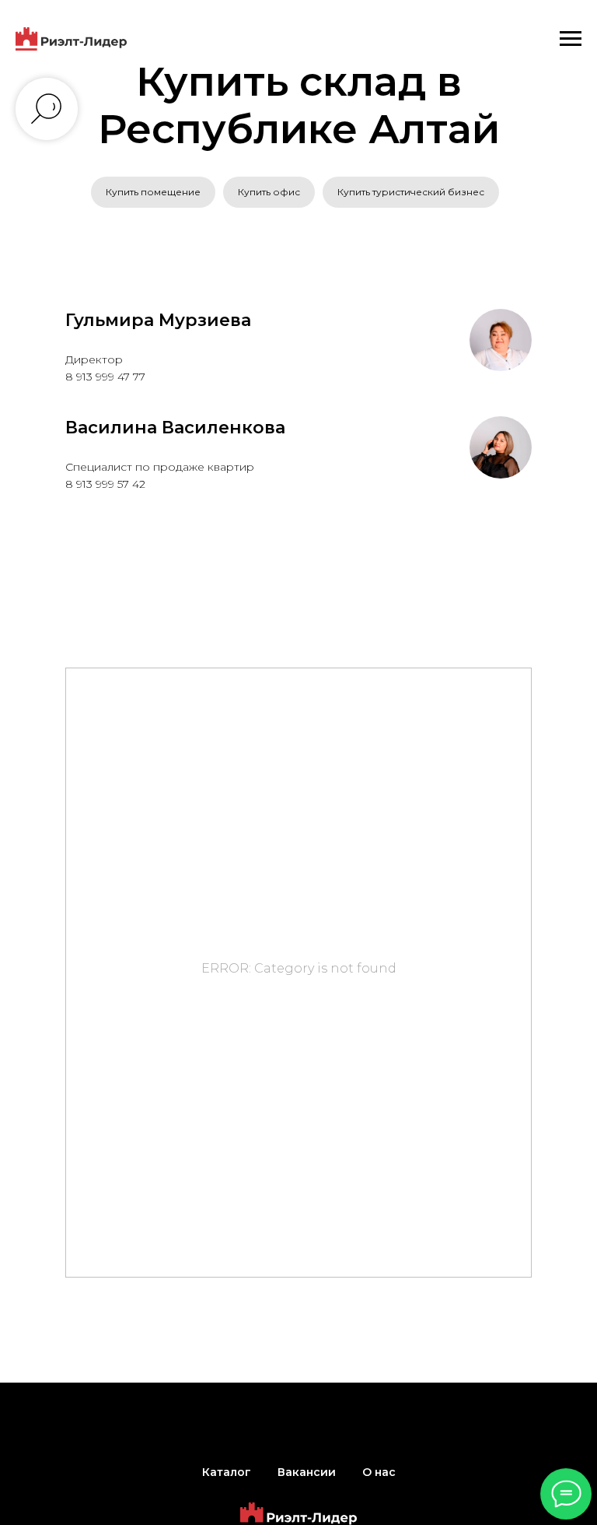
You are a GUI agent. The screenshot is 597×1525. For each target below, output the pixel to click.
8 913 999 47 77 (105, 377)
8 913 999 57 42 (105, 484)
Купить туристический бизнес (410, 192)
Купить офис (269, 192)
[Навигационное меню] (570, 39)
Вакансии (307, 1472)
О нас (379, 1472)
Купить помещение (153, 192)
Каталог (226, 1472)
